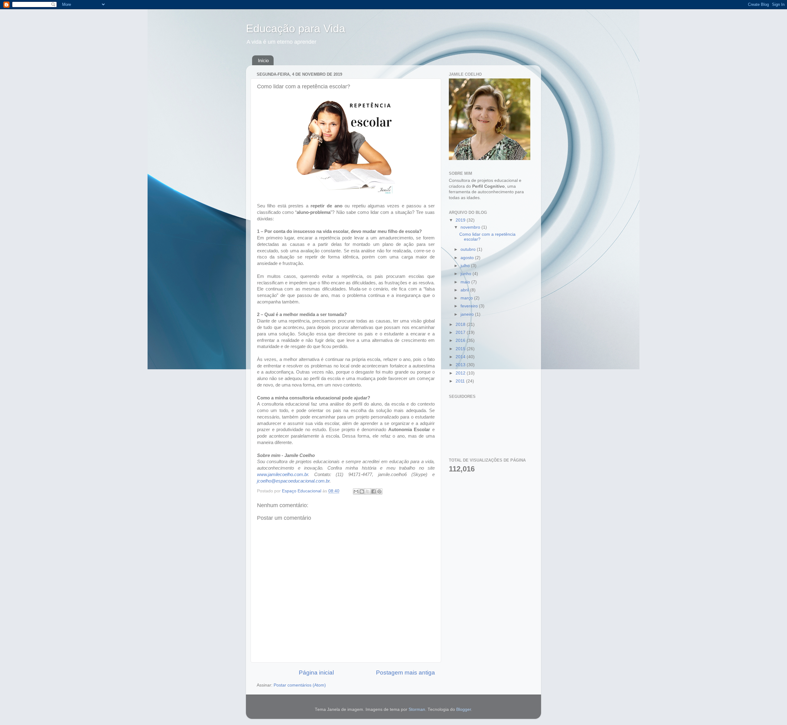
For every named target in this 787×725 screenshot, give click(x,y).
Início (263, 60)
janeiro (468, 314)
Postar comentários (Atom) (300, 685)
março (467, 298)
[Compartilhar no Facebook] (373, 491)
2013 (461, 364)
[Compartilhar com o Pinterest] (379, 491)
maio (466, 282)
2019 (461, 220)
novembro (471, 227)
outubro (469, 249)
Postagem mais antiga (405, 672)
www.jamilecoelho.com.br (282, 474)
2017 (461, 332)
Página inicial (316, 672)
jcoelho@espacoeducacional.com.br (293, 481)
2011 (461, 381)
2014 (461, 356)
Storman (417, 709)
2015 (461, 348)
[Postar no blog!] (362, 491)
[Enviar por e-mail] (356, 491)
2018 (461, 324)
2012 (461, 373)
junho (467, 273)
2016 (461, 340)
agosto (468, 257)
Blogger (463, 709)
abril (465, 290)
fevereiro (470, 306)
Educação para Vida (295, 28)
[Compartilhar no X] (368, 491)
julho (466, 265)
